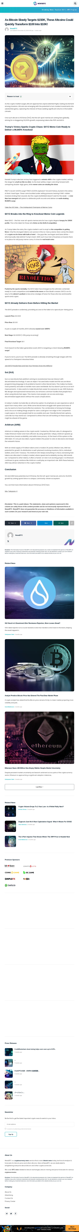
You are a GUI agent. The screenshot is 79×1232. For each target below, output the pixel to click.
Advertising (9, 1195)
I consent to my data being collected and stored (19, 1129)
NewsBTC (13, 28)
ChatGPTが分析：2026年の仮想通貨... (26, 1071)
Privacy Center (10, 1201)
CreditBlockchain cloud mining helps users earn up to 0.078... (35, 1049)
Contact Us (9, 1198)
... (15, 1060)
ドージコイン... (19, 1092)
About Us (8, 1192)
